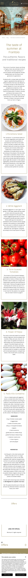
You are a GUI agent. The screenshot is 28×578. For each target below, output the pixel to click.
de (26, 3)
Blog (7, 37)
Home (3, 37)
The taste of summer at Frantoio (17, 37)
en (21, 3)
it (23, 3)
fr (25, 3)
